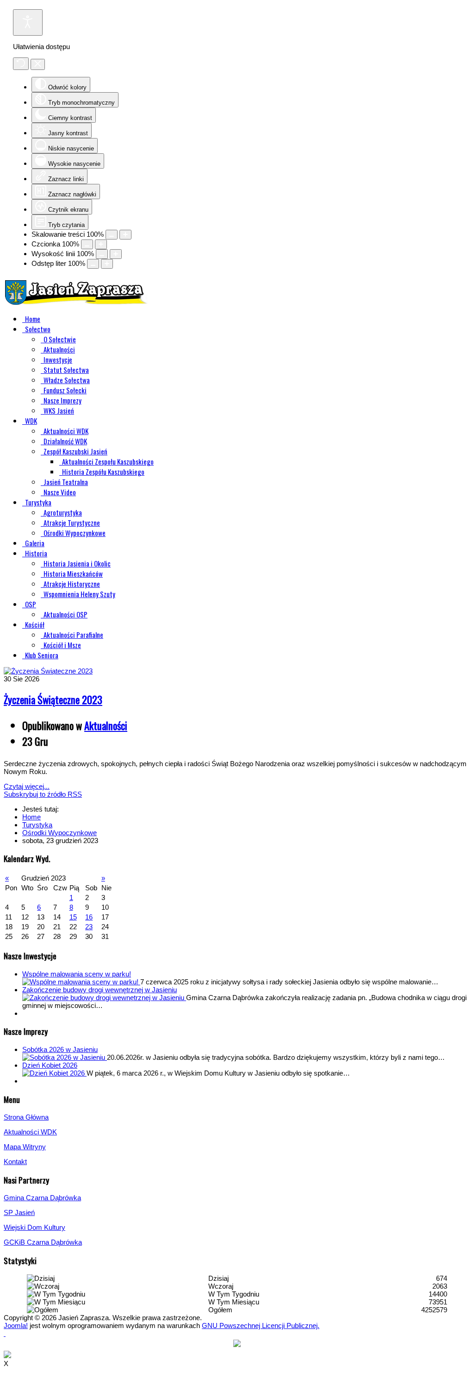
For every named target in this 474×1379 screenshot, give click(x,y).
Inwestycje (58, 359)
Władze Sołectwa (67, 380)
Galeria (34, 543)
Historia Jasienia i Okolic (77, 563)
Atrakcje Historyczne (72, 584)
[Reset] (21, 63)
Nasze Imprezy (62, 400)
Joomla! (16, 1325)
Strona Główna (26, 1117)
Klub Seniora (41, 655)
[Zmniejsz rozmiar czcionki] (87, 244)
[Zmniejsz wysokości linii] (102, 254)
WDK (31, 421)
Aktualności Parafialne (73, 635)
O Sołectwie (60, 339)
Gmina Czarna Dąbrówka (42, 1198)
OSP (30, 604)
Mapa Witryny (25, 1147)
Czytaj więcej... (27, 786)
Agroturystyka (63, 512)
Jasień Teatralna (66, 482)
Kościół (34, 624)
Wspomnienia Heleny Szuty (79, 594)
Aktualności (59, 349)
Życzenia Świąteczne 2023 (53, 699)
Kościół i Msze (62, 645)
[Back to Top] (5, 1333)
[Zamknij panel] (38, 64)
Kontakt (15, 1161)
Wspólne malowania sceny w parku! (76, 974)
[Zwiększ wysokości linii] (116, 254)
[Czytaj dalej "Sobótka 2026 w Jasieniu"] (64, 1057)
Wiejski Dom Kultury (34, 1227)
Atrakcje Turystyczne (72, 522)
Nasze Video (60, 492)
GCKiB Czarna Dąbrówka (43, 1242)
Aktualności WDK (66, 431)
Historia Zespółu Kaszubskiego (103, 471)
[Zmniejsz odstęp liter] (93, 264)
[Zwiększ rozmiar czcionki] (101, 244)
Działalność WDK (65, 441)
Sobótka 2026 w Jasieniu (60, 1049)
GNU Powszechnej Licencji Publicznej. (260, 1325)
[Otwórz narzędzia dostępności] (28, 22)
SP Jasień (19, 1212)
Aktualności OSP (65, 614)
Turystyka (38, 502)
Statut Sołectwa (66, 370)
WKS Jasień (59, 410)
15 (73, 917)
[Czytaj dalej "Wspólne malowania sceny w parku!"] (81, 982)
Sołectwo (37, 329)
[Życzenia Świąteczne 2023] (48, 671)
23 (89, 927)
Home (32, 319)
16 (89, 917)
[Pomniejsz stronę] (112, 234)
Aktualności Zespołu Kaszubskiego (108, 461)
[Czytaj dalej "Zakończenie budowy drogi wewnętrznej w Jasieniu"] (104, 997)
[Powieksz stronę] (125, 234)
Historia (36, 553)
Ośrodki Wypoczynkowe (75, 533)
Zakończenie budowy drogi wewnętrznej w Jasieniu (99, 990)
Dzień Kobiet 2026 (49, 1065)
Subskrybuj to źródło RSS (43, 794)
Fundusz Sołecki (65, 390)
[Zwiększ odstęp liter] (107, 264)
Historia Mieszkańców (73, 573)
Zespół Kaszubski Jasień (75, 451)
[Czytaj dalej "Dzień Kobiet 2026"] (54, 1073)
